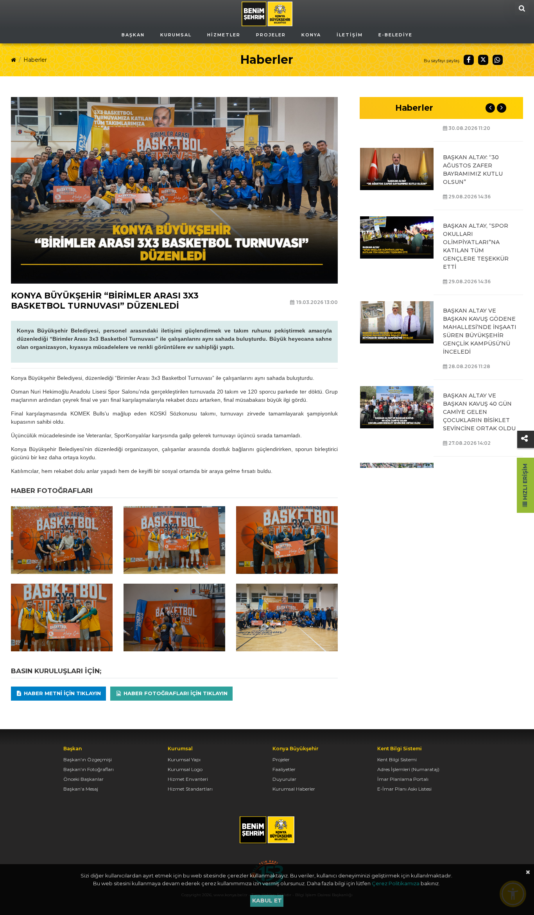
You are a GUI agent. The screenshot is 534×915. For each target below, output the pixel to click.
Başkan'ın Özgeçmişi (87, 759)
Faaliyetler (284, 769)
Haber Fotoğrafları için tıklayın (175, 693)
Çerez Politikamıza (395, 883)
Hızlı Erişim (525, 483)
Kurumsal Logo (185, 769)
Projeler (281, 759)
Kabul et (267, 900)
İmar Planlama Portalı (402, 779)
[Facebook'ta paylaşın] (469, 60)
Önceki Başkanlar (83, 779)
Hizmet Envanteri (188, 779)
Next (501, 108)
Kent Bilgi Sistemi (397, 759)
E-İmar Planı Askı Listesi (404, 789)
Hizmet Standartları (190, 789)
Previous (490, 108)
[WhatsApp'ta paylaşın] (498, 60)
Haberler (35, 59)
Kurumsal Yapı (184, 759)
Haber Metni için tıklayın (61, 693)
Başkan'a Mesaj (80, 789)
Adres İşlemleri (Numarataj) (408, 769)
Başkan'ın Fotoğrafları (88, 769)
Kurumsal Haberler (293, 789)
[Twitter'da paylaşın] (483, 60)
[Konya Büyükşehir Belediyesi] (267, 13)
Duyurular (284, 779)
